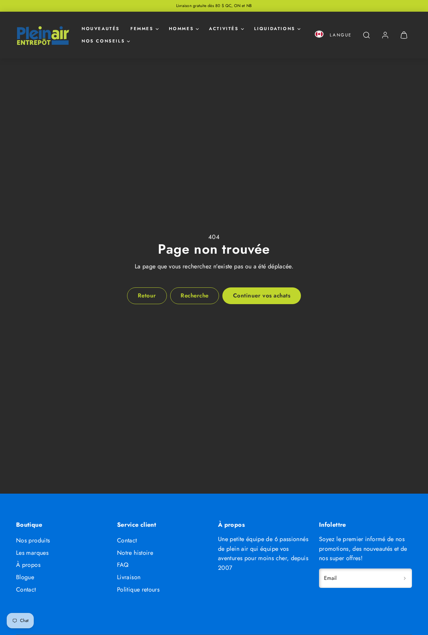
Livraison (128, 577)
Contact (26, 589)
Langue (341, 35)
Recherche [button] (195, 295)
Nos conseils (103, 41)
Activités (223, 28)
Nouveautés (101, 28)
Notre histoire (135, 552)
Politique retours (138, 589)
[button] (319, 35)
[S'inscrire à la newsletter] (404, 578)
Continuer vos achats (261, 295)
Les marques (32, 552)
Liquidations (274, 28)
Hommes (181, 28)
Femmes (141, 28)
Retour (147, 295)
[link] (385, 35)
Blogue (25, 577)
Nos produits (33, 540)
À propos (28, 564)
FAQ (122, 564)
